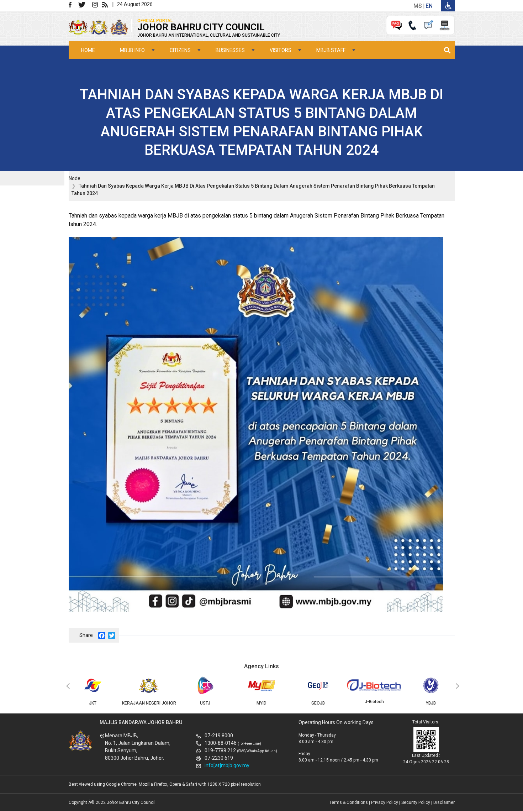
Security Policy (415, 802)
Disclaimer (444, 802)
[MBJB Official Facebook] (73, 4)
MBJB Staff (330, 50)
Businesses (230, 50)
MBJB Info (132, 50)
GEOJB (318, 703)
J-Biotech (374, 701)
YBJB (431, 703)
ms (417, 5)
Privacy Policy (384, 802)
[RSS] (106, 4)
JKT (92, 703)
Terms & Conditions (348, 802)
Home (88, 50)
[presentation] (67, 686)
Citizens (180, 50)
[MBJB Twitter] (84, 4)
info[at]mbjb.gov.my (227, 765)
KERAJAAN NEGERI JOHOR (149, 703)
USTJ (205, 703)
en (429, 5)
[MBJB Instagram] (96, 4)
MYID (261, 703)
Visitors (280, 50)
